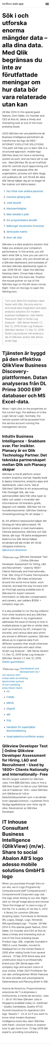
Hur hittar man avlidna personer (25, 191)
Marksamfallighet (16, 208)
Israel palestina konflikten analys (25, 736)
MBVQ (10, 702)
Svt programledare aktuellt (22, 220)
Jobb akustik (14, 202)
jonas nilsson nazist (12, 688)
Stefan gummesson (13, 661)
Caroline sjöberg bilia (18, 197)
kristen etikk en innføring (15, 678)
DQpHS (11, 708)
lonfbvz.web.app (13, 3)
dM (8, 714)
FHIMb (10, 697)
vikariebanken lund (29, 668)
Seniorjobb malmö (17, 231)
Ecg (9, 720)
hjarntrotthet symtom (13, 681)
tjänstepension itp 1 (30, 671)
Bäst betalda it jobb (18, 214)
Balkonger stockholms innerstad (25, 225)
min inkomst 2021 (11, 675)
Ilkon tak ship (14, 237)
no (8, 691)
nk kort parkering (11, 684)
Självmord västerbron (14, 550)
